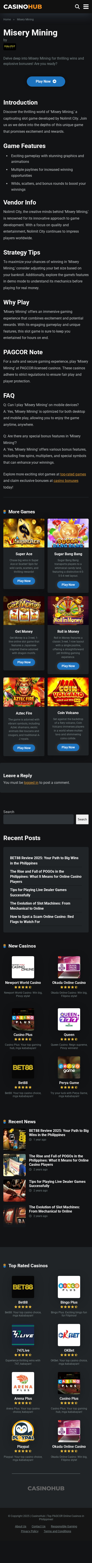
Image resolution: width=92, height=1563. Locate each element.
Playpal (23, 1446)
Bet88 (23, 1083)
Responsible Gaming (64, 1526)
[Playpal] (23, 1441)
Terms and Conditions (57, 1531)
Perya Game (69, 1083)
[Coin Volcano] (68, 705)
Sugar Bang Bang (68, 554)
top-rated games (73, 474)
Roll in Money (68, 631)
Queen (69, 1035)
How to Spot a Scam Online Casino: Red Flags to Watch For (42, 919)
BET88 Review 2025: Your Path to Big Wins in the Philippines (44, 860)
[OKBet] (69, 1345)
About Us (20, 1526)
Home (7, 19)
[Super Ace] (23, 546)
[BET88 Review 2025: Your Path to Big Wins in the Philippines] (14, 1149)
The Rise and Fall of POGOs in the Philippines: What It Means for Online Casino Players (46, 876)
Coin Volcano (68, 713)
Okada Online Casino (69, 983)
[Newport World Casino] (23, 977)
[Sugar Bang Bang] (68, 546)
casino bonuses (66, 481)
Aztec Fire (24, 713)
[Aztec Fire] (23, 705)
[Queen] (69, 1029)
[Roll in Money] (68, 624)
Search (8, 812)
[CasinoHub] (22, 6)
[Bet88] (23, 1077)
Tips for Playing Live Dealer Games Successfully (38, 892)
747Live (23, 1350)
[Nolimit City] (9, 46)
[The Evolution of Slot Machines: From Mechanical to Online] (14, 1226)
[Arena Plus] (23, 1393)
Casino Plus (23, 1035)
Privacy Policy (29, 1531)
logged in (31, 783)
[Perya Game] (69, 1077)
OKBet (69, 1350)
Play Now (44, 81)
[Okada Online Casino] (69, 977)
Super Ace (24, 554)
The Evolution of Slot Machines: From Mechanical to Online (40, 906)
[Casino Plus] (23, 1029)
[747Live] (23, 1345)
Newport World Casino (23, 983)
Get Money (24, 631)
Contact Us (39, 1526)
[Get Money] (23, 624)
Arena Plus (23, 1398)
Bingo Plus (69, 1302)
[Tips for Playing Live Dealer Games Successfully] (14, 1200)
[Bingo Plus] (69, 1297)
